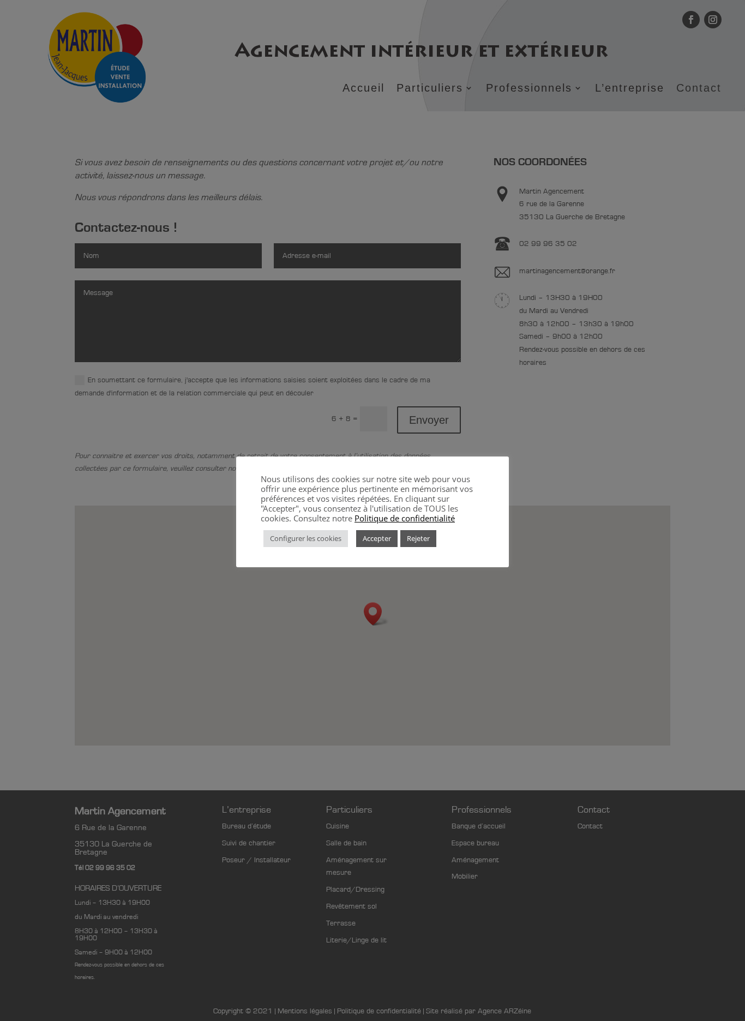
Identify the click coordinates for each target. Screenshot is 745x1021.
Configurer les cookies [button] (305, 538)
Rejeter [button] (418, 538)
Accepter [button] (377, 538)
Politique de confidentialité (405, 518)
